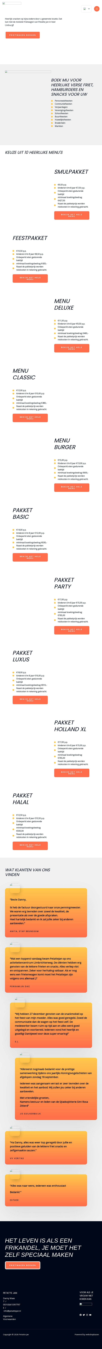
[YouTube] (90, 1315)
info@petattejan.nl (12, 1311)
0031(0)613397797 (11, 1304)
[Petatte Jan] (11, 9)
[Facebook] (81, 1315)
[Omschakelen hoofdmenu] (97, 8)
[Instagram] (87, 1315)
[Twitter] (84, 1315)
